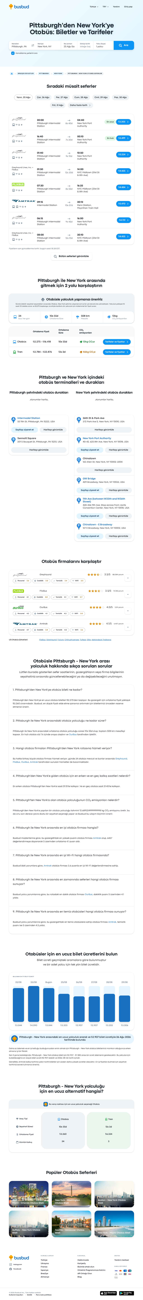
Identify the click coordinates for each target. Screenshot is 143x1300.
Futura (61, 640)
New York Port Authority (97, 438)
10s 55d (63, 1127)
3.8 (46, 630)
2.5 (82, 581)
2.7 (81, 597)
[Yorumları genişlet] (128, 578)
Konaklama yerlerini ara (26, 53)
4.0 (46, 597)
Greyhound (45, 575)
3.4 (66, 581)
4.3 (28, 613)
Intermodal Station (28, 418)
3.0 (47, 581)
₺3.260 (62, 1134)
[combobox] (20, 45)
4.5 (65, 630)
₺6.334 (108, 1134)
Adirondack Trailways (101, 640)
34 (63, 1141)
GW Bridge (89, 479)
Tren (19, 352)
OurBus (43, 607)
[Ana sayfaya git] (19, 7)
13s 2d (109, 1127)
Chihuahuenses (72, 640)
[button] (33, 45)
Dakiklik (40, 581)
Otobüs (21, 342)
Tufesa (83, 640)
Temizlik (59, 581)
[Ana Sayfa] (11, 73)
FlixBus (43, 591)
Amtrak (43, 624)
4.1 (28, 597)
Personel (21, 581)
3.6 (28, 581)
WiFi (77, 581)
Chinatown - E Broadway (97, 525)
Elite (89, 640)
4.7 (28, 630)
